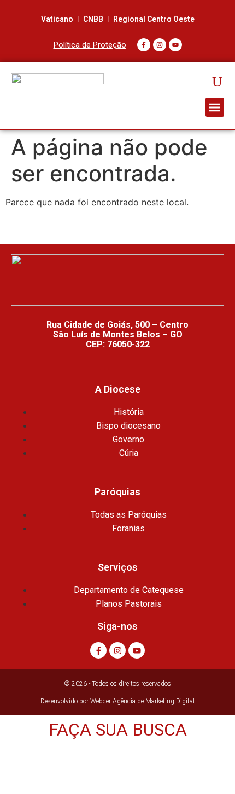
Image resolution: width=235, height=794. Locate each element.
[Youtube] (175, 44)
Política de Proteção (90, 45)
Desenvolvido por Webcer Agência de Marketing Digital (117, 701)
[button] (215, 107)
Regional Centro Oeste (154, 19)
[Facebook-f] (143, 44)
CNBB (93, 19)
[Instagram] (159, 44)
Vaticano (57, 19)
